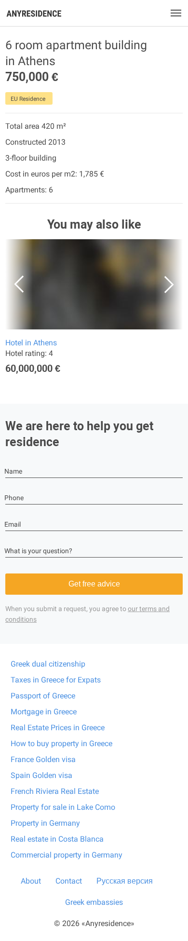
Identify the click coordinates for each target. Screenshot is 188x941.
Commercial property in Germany (66, 854)
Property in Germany (45, 823)
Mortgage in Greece (44, 711)
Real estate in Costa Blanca (57, 839)
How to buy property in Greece (61, 743)
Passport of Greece (43, 695)
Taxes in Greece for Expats (56, 679)
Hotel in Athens (31, 342)
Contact (68, 881)
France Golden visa (43, 759)
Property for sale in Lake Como (63, 807)
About (31, 881)
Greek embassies (94, 902)
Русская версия (124, 881)
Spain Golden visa (41, 775)
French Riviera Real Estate (55, 791)
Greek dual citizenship (48, 663)
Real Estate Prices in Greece (58, 727)
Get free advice (94, 584)
